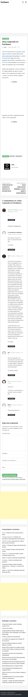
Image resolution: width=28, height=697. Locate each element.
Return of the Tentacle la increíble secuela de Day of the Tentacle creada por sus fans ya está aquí (13, 649)
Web (3, 467)
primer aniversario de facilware (10, 56)
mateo (3, 545)
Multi (5, 47)
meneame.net (17, 226)
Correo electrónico (9, 460)
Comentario (6, 433)
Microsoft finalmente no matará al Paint (12, 665)
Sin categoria (5, 38)
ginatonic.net (5, 60)
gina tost (12, 156)
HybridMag (18, 694)
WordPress (11, 694)
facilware (5, 2)
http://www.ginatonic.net (14, 297)
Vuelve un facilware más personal (16, 557)
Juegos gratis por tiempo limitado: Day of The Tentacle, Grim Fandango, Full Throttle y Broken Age (14, 632)
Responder (11, 219)
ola (3, 549)
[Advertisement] (14, 19)
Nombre (5, 453)
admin (3, 557)
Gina (9, 381)
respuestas (19, 156)
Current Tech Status (7, 628)
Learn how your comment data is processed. (13, 479)
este (17, 51)
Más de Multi (15, 167)
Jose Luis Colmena (13, 209)
